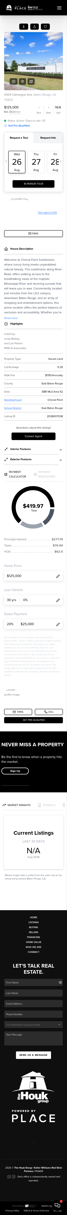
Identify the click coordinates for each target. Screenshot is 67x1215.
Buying (33, 927)
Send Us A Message (33, 1055)
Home (33, 917)
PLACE (39, 1171)
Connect (33, 952)
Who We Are (33, 947)
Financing (33, 937)
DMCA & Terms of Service (36, 1210)
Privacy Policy (12, 1210)
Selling (33, 932)
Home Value (33, 942)
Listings (34, 922)
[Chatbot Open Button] (57, 1205)
